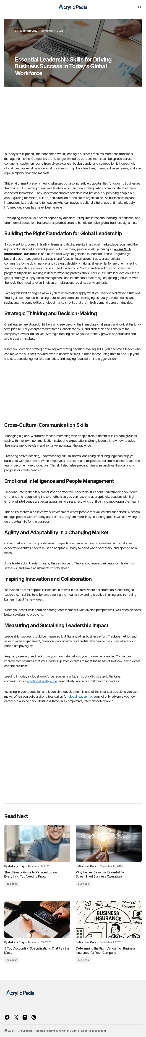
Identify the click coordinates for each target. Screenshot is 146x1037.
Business (11, 883)
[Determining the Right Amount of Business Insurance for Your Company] (109, 919)
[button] (6, 7)
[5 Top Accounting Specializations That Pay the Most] (37, 919)
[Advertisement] (73, 121)
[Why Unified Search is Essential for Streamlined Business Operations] (109, 843)
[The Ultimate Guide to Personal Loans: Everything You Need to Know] (37, 843)
